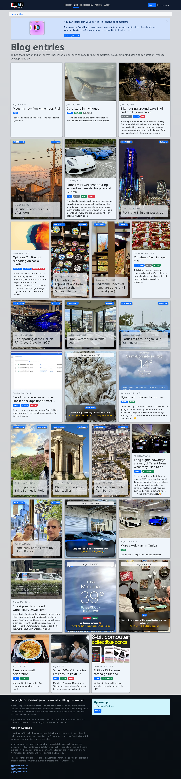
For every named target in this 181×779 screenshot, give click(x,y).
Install (97, 711)
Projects (68, 4)
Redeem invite (163, 5)
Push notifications (105, 706)
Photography (86, 4)
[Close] (167, 21)
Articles (98, 4)
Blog (76, 4)
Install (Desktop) (72, 35)
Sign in (152, 5)
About (107, 4)
